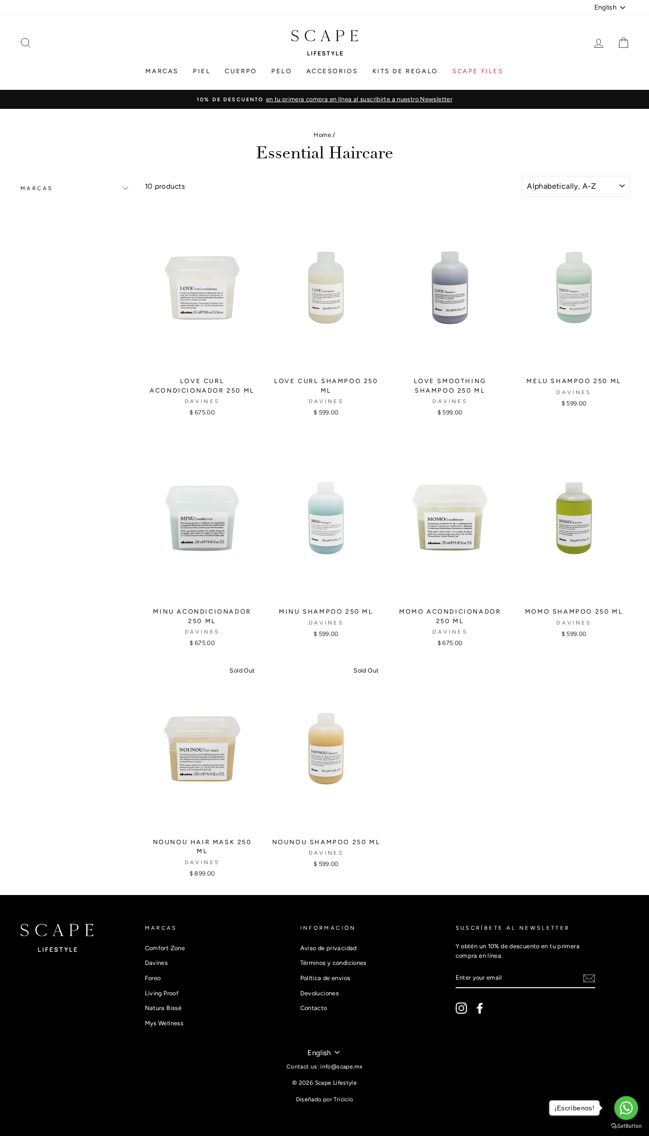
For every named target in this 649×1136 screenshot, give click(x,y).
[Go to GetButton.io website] (626, 1126)
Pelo (281, 71)
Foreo (153, 978)
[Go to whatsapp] (626, 1108)
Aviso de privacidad (328, 948)
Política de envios (325, 978)
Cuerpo (241, 71)
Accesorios (332, 71)
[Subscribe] (589, 978)
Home (322, 134)
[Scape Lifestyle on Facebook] (480, 1008)
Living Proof (162, 993)
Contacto (313, 1007)
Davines (156, 962)
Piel (201, 71)
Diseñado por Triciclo (324, 1099)
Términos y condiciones (333, 962)
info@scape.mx (341, 1066)
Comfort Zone (165, 948)
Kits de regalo (405, 71)
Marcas (162, 71)
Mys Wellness (164, 1023)
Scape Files (478, 71)
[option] (324, 99)
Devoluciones (319, 993)
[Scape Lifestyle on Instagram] (461, 1008)
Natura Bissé (163, 1007)
